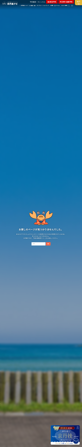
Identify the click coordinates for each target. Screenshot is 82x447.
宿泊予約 (53, 2)
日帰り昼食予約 (66, 2)
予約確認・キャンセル (37, 2)
